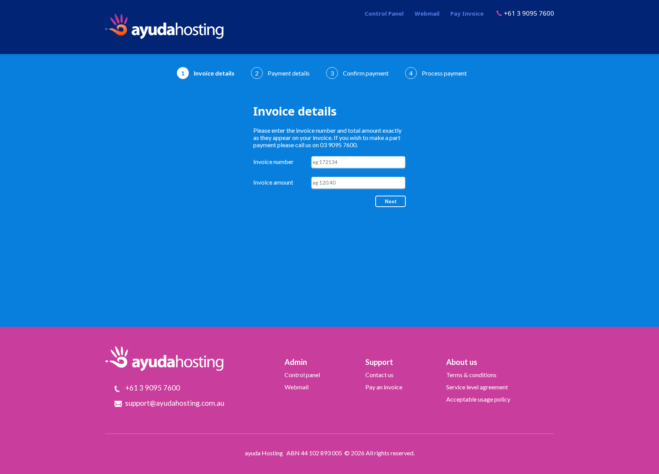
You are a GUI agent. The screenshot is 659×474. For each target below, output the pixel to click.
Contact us (379, 374)
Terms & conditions (471, 374)
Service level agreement (477, 386)
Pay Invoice (467, 13)
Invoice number (273, 161)
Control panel (302, 374)
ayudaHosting (164, 26)
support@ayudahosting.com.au (174, 402)
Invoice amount (273, 182)
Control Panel (384, 13)
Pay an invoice (383, 386)
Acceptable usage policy (478, 399)
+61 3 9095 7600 (529, 13)
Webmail (427, 13)
